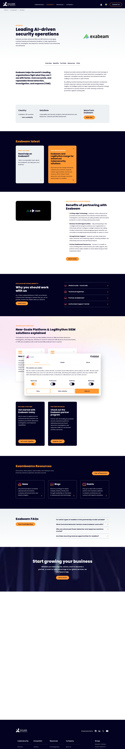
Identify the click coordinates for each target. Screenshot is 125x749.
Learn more (22, 303)
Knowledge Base (54, 747)
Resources (71, 63)
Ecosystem (14, 10)
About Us (68, 747)
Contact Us (116, 4)
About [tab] (88, 362)
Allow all (87, 391)
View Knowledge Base (25, 524)
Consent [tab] (37, 362)
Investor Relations (100, 747)
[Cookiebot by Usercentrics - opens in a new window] (91, 356)
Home (6, 10)
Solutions (20, 747)
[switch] (53, 384)
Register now (57, 441)
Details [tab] (62, 362)
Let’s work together (27, 441)
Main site (89, 117)
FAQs (78, 63)
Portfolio (63, 63)
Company (70, 741)
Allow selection (62, 391)
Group (97, 741)
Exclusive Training (100, 744)
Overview (48, 63)
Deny (38, 391)
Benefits (56, 63)
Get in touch (72, 259)
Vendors (22, 10)
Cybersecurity (22, 741)
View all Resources (100, 473)
